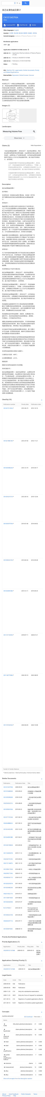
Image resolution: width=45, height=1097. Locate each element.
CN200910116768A (9, 950)
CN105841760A (8, 869)
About (4, 1094)
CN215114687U (8, 863)
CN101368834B (8, 791)
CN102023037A (8, 883)
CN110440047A (8, 853)
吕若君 (11, 33)
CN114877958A (8, 675)
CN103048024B (8, 887)
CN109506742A (8, 809)
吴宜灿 (35, 33)
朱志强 (16, 33)
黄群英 (25, 33)
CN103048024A (8, 468)
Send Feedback (13, 1094)
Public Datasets (26, 1094)
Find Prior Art (23, 25)
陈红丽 (21, 33)
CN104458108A (8, 591)
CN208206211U (8, 877)
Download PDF (10, 25)
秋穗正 (30, 33)
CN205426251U (8, 803)
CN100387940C (8, 929)
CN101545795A (8, 787)
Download (29, 1016)
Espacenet (15, 75)
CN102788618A (8, 441)
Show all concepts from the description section (17, 1078)
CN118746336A (8, 725)
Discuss (31, 75)
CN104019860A (8, 845)
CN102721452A (8, 408)
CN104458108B (8, 837)
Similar (34, 25)
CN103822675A (8, 560)
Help (14, 1095)
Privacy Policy (6, 1095)
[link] (5, 1024)
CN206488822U (8, 823)
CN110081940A (8, 898)
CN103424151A (8, 496)
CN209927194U (8, 873)
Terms (35, 1094)
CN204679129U (8, 859)
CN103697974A (8, 523)
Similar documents (28, 70)
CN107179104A (8, 817)
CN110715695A (8, 635)
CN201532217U (8, 893)
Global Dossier (23, 75)
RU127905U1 (7, 908)
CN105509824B (8, 797)
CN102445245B (8, 829)
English (16, 30)
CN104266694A (8, 902)
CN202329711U (8, 921)
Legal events (18, 70)
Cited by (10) (10, 70)
